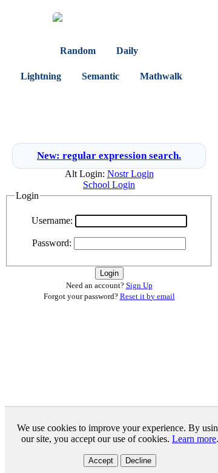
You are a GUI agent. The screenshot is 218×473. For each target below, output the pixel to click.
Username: (52, 220)
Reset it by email (147, 296)
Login (95, 125)
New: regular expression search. (109, 155)
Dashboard (44, 102)
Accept (100, 460)
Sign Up (129, 125)
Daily (127, 50)
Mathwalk (161, 76)
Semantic (100, 76)
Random (78, 50)
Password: (51, 243)
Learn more (194, 439)
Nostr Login (130, 174)
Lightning (41, 76)
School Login (109, 184)
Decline (138, 460)
